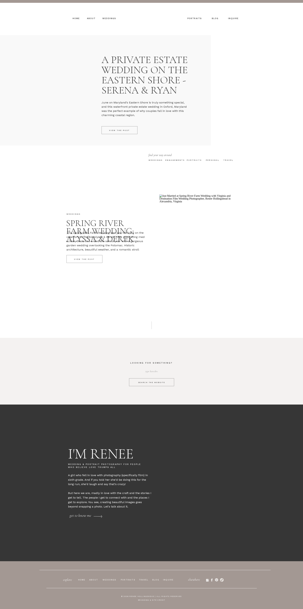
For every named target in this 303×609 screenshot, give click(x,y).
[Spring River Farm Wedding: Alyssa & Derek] (199, 248)
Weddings (73, 214)
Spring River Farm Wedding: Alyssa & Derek (100, 231)
